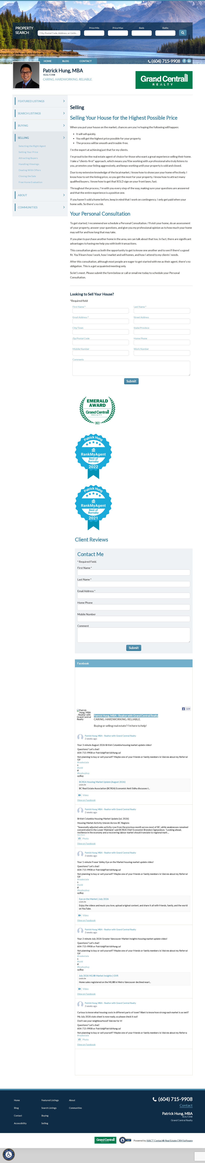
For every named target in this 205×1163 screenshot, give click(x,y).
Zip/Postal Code (80, 338)
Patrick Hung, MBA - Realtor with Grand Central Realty (110, 736)
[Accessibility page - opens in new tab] (126, 1142)
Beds (141, 27)
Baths (165, 27)
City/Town (77, 327)
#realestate (83, 762)
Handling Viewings (29, 164)
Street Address (141, 317)
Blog (65, 61)
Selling (23, 137)
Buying (23, 125)
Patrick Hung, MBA (63, 70)
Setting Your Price (28, 151)
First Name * (79, 306)
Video (86, 795)
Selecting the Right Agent (32, 145)
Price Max (118, 27)
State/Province (141, 327)
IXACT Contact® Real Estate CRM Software (169, 1140)
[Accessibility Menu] (8, 1154)
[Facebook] (184, 61)
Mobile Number (80, 348)
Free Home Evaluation (30, 182)
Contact (86, 61)
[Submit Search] (183, 33)
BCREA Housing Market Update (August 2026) (102, 782)
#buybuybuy (83, 773)
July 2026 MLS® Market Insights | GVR (98, 975)
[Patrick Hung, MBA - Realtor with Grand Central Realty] (84, 715)
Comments (78, 359)
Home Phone (140, 338)
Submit (131, 381)
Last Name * (140, 306)
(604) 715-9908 (165, 61)
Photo (85, 838)
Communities (27, 207)
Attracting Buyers (28, 158)
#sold (80, 767)
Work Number (141, 348)
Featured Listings (31, 101)
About (22, 195)
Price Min (94, 27)
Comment (83, 625)
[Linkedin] (189, 61)
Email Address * (80, 317)
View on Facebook (86, 800)
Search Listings (29, 113)
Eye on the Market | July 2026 (94, 899)
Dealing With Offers (30, 170)
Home (47, 61)
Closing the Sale (27, 176)
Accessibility (20, 1123)
